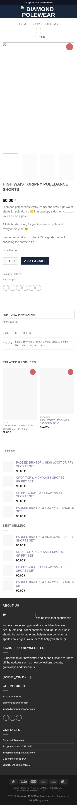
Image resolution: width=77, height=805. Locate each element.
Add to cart (34, 260)
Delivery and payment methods (41, 788)
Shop (36, 24)
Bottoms (51, 24)
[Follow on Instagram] (12, 718)
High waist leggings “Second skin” (54, 422)
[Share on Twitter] (19, 288)
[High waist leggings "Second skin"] (57, 391)
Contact (57, 790)
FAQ (16, 788)
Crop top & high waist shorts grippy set (18, 427)
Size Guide (10, 250)
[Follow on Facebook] (6, 718)
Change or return (27, 790)
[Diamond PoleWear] (38, 11)
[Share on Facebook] (12, 288)
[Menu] (5, 11)
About (46, 790)
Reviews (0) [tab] (10, 322)
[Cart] (72, 12)
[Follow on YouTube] (19, 718)
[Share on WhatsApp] (6, 288)
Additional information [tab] (19, 314)
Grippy (11, 279)
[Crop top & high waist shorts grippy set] (20, 393)
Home (23, 24)
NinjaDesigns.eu (38, 800)
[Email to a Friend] (25, 288)
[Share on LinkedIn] (38, 288)
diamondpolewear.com (15, 702)
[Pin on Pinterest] (32, 288)
